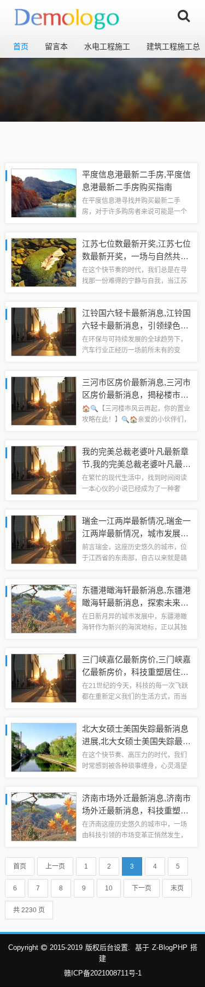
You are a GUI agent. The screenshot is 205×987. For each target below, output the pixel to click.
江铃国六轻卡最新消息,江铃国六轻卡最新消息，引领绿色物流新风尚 (136, 325)
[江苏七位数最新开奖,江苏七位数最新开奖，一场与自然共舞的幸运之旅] (43, 262)
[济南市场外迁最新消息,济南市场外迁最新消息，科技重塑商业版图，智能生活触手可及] (43, 816)
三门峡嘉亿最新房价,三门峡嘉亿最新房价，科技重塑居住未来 (136, 672)
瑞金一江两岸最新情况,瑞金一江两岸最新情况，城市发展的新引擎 (136, 533)
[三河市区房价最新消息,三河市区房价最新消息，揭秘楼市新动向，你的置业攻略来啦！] (43, 400)
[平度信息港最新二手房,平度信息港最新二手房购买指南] (43, 192)
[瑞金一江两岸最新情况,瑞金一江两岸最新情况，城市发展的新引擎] (43, 539)
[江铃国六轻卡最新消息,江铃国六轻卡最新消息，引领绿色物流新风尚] (43, 331)
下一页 (141, 888)
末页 (177, 888)
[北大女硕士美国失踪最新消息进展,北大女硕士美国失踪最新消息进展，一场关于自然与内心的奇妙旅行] (43, 747)
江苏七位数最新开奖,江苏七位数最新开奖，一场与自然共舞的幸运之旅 (136, 256)
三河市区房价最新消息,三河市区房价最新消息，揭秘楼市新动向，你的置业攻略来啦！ (136, 394)
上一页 (55, 866)
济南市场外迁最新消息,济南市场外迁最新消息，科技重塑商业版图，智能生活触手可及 (136, 810)
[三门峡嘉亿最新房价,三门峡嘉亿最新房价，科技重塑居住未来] (43, 677)
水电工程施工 (107, 46)
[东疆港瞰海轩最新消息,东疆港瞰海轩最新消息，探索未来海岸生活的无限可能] (43, 608)
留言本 (56, 46)
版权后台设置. (107, 947)
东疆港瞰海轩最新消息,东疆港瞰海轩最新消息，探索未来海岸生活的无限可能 (136, 602)
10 (109, 888)
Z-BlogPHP (170, 947)
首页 (20, 46)
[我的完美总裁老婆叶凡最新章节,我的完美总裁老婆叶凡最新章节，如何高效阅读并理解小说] (43, 469)
